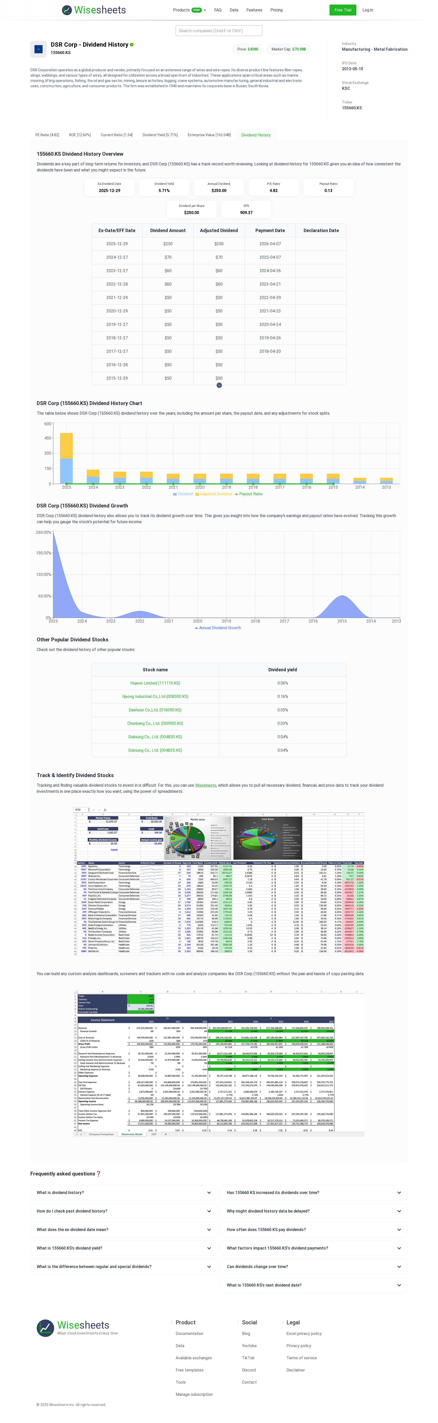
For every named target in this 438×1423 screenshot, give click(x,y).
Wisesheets (205, 785)
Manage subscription (194, 1394)
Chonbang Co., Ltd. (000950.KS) (155, 723)
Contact (249, 1382)
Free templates (190, 1370)
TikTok (248, 1358)
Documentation (189, 1333)
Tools (181, 1382)
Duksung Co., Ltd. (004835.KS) (155, 750)
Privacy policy (298, 1345)
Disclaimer (295, 1370)
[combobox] (219, 30)
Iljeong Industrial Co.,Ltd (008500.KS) (155, 696)
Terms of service (301, 1358)
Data (180, 1345)
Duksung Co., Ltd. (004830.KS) (155, 736)
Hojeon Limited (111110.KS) (155, 683)
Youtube (249, 1345)
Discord (249, 1370)
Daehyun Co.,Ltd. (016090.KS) (155, 710)
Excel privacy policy (304, 1333)
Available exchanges (194, 1358)
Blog (246, 1333)
